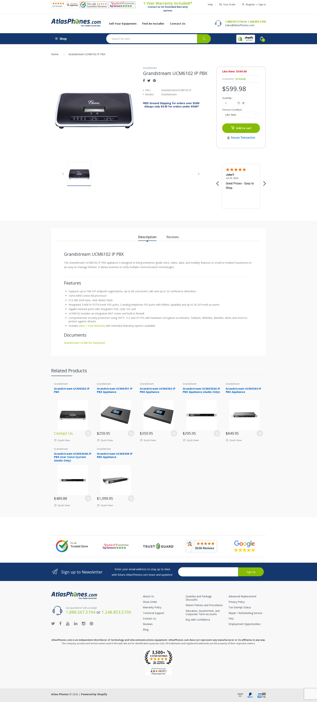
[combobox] (158, 38)
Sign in (262, 4)
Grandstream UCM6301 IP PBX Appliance (114, 390)
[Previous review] (218, 183)
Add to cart (243, 128)
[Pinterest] (154, 80)
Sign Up (251, 572)
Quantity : (227, 98)
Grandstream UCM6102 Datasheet (84, 342)
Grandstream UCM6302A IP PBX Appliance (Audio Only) (201, 390)
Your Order (229, 4)
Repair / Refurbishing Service (245, 613)
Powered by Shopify (94, 694)
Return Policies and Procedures (204, 605)
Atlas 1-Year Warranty (91, 325)
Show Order (150, 602)
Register (250, 4)
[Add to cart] (131, 433)
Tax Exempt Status (240, 607)
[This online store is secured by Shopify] (245, 39)
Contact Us (149, 618)
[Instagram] (83, 623)
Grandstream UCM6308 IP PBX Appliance (114, 455)
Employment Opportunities (244, 624)
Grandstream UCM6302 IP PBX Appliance (157, 390)
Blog (145, 629)
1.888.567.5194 (234, 21)
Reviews (148, 624)
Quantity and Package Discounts (199, 598)
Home (55, 54)
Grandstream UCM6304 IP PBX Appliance (243, 390)
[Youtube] (68, 623)
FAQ (231, 618)
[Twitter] (148, 80)
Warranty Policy (152, 607)
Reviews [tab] (172, 237)
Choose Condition (232, 109)
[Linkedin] (75, 623)
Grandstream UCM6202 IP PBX (72, 390)
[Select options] (88, 433)
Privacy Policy (237, 602)
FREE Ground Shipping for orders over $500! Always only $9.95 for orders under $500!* (171, 105)
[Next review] (264, 183)
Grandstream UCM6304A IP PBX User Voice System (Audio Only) (72, 457)
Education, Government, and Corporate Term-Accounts (203, 612)
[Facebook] (144, 80)
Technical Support (153, 613)
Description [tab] (147, 237)
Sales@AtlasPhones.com (239, 25)
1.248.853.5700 (256, 21)
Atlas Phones (60, 694)
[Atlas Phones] (76, 22)
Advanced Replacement (242, 596)
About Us (148, 596)
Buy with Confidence (198, 619)
